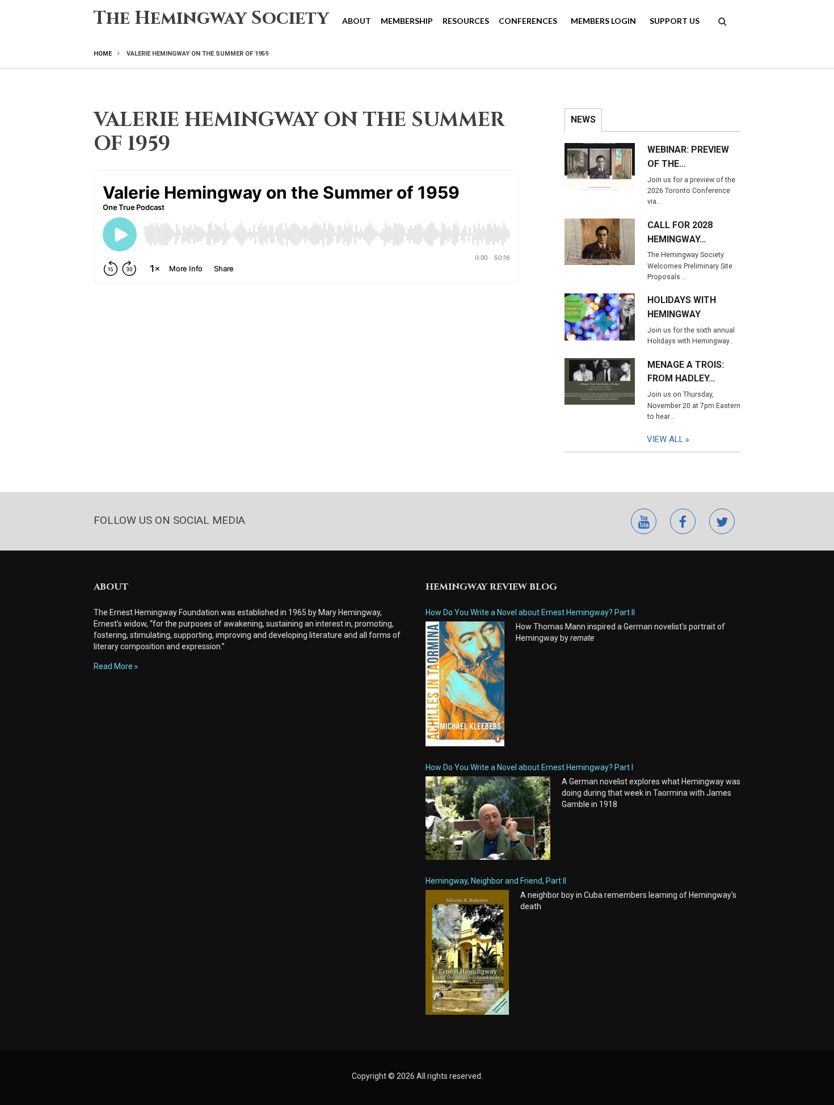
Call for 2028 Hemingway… (680, 232)
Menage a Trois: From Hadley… (685, 371)
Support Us (675, 21)
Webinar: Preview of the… (688, 156)
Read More (113, 666)
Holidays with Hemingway (681, 307)
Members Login (603, 21)
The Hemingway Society (211, 18)
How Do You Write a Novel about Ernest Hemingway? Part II (530, 612)
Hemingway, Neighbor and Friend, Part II (496, 880)
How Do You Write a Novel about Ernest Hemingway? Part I (529, 767)
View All (665, 439)
